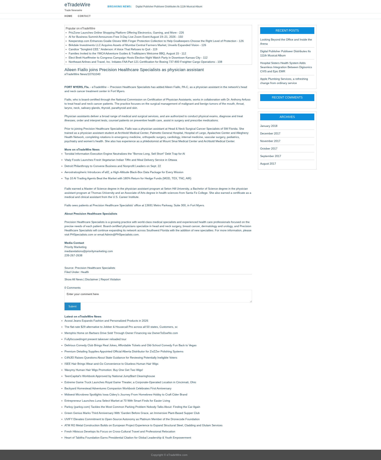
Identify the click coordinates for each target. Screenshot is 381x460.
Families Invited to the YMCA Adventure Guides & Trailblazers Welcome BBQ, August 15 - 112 (127, 53)
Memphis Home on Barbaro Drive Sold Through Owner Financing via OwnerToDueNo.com (121, 333)
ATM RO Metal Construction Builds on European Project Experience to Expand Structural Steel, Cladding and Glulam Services (143, 425)
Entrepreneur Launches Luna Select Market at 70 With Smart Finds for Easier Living (117, 400)
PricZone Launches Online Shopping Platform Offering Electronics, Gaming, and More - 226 (126, 32)
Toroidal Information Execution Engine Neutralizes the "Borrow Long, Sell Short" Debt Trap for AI (124, 153)
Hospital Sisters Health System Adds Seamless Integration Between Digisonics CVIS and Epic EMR (286, 67)
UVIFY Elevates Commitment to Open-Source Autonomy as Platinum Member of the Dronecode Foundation (132, 419)
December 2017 (270, 133)
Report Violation (111, 279)
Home (68, 16)
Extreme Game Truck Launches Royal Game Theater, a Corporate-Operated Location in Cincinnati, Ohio (130, 382)
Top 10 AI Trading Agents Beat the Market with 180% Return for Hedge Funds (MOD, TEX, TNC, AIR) (127, 178)
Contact (84, 16)
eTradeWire (77, 4)
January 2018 (268, 125)
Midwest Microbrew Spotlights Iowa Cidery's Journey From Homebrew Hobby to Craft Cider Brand (125, 394)
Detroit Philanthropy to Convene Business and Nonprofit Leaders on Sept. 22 (112, 166)
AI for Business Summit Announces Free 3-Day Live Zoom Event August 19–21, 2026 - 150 (126, 36)
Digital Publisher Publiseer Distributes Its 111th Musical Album (169, 6)
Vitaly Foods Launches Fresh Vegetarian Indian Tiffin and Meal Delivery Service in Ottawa (120, 159)
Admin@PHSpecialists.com (122, 234)
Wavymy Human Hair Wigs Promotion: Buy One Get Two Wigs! (103, 369)
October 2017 (268, 148)
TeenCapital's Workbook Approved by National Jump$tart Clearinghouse (109, 376)
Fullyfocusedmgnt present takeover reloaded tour (95, 339)
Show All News (73, 279)
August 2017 (268, 163)
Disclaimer (91, 279)
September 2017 (270, 156)
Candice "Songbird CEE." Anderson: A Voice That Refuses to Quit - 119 (113, 49)
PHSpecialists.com (81, 234)
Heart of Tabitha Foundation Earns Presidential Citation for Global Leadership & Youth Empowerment (127, 437)
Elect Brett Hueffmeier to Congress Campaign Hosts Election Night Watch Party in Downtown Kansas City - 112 (138, 57)
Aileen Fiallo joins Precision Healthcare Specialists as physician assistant (134, 69)
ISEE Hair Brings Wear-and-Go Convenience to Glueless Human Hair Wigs (111, 363)
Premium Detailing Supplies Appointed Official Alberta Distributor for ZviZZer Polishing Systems (123, 351)
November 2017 (270, 141)
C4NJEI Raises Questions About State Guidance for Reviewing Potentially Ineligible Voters (120, 357)
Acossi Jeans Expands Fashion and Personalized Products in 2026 (106, 320)
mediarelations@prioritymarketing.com (88, 251)
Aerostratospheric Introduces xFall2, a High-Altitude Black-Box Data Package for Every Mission (123, 172)
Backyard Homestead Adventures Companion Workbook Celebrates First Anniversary (117, 388)
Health (85, 272)
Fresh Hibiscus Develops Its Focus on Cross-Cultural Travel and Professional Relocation (119, 431)
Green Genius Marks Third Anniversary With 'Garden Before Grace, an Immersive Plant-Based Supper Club (132, 413)
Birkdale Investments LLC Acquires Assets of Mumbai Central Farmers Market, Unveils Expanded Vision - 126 (137, 45)
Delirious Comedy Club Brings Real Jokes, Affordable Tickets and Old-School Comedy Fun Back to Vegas (130, 345)
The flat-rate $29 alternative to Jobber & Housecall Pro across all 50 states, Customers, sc (121, 326)
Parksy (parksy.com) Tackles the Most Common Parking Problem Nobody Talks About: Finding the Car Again (132, 406)
